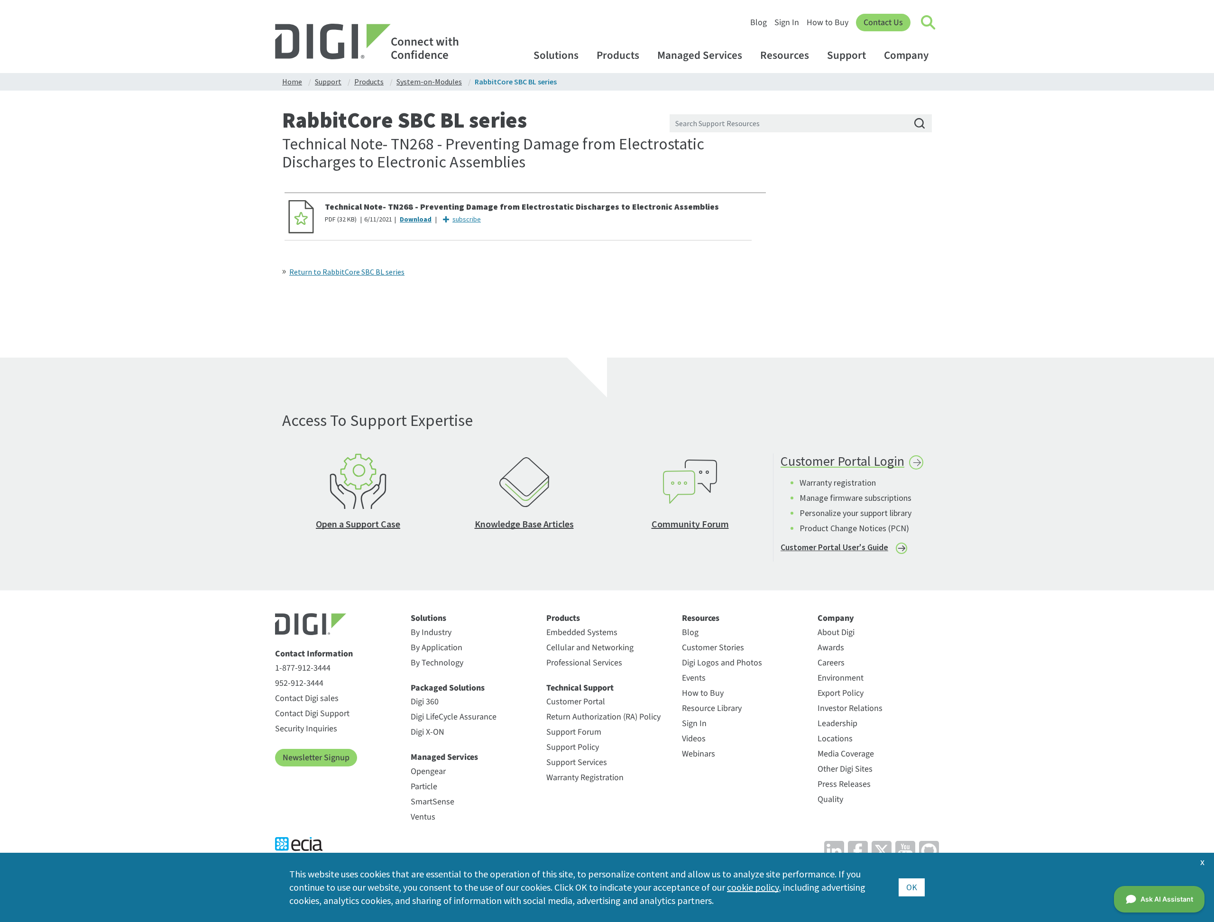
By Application (436, 648)
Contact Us (883, 22)
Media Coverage (846, 754)
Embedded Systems (581, 632)
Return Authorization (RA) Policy (603, 717)
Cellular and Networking (590, 648)
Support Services (576, 762)
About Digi (836, 632)
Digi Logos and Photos (722, 663)
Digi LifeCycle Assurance (454, 717)
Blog (758, 22)
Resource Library (712, 708)
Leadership (837, 723)
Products (618, 55)
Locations (835, 739)
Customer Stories (713, 648)
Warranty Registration (585, 778)
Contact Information (314, 654)
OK (911, 887)
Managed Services (699, 55)
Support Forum (573, 732)
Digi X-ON (427, 732)
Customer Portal (575, 702)
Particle (424, 787)
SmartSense (432, 802)
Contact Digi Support (312, 713)
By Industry (431, 632)
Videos (694, 739)
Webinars (698, 754)
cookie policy (753, 887)
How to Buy (827, 22)
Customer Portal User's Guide (834, 547)
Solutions (556, 55)
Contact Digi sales (307, 698)
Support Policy (572, 747)
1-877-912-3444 (303, 668)
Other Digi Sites (845, 769)
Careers (831, 663)
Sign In (786, 22)
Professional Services (584, 663)
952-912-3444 (299, 683)
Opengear (428, 771)
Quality (830, 799)
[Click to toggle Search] (928, 23)
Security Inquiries (306, 729)
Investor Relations (850, 708)
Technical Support (580, 688)
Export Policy (841, 693)
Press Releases (844, 784)
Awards (831, 648)
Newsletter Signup (316, 758)
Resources (784, 55)
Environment (841, 678)
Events (694, 678)
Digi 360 (425, 702)
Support (846, 55)
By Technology (437, 663)
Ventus (423, 817)
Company (906, 55)
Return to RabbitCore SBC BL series (347, 272)
